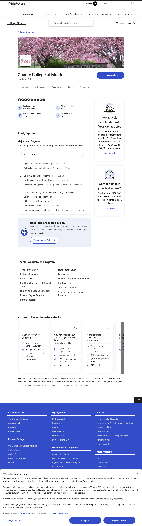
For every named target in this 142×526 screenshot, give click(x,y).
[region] (54, 187)
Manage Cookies (13, 520)
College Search (16, 23)
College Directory (26, 32)
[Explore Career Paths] (54, 232)
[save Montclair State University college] (108, 328)
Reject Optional (119, 520)
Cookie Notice (26, 513)
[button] (19, 348)
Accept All (85, 520)
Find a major (29, 154)
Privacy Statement (59, 513)
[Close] (138, 474)
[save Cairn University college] (43, 328)
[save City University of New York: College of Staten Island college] (76, 328)
